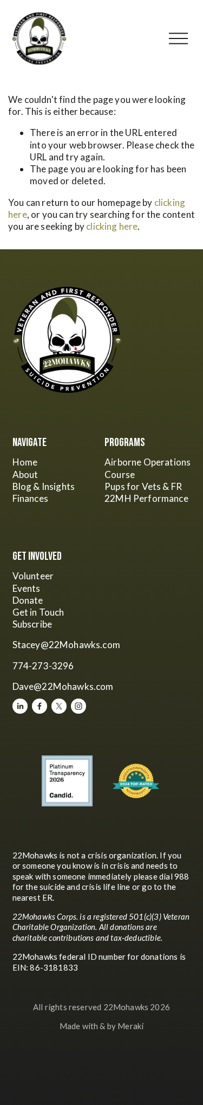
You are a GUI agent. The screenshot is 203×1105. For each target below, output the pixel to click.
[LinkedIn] (20, 706)
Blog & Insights (43, 486)
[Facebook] (39, 706)
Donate (27, 600)
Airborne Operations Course (147, 468)
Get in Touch (38, 612)
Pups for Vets (132, 486)
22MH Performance (146, 498)
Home (25, 462)
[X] (59, 706)
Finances (30, 498)
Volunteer (33, 575)
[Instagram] (78, 706)
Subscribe (32, 624)
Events (26, 588)
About (25, 474)
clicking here (111, 226)
